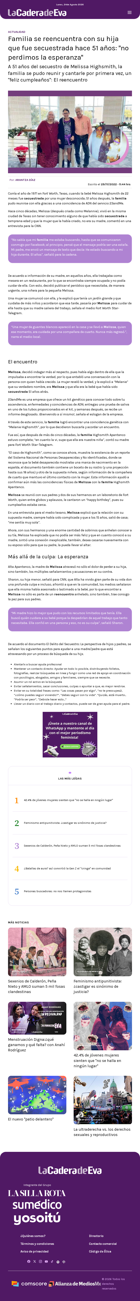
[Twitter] (34, 1261)
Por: (22, 180)
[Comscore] (29, 1283)
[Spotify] (58, 1261)
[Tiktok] (52, 1261)
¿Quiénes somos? (33, 1236)
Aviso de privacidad (34, 1251)
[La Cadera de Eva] (37, 12)
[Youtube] (46, 1261)
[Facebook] (28, 1261)
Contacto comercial (103, 1244)
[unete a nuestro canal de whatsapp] (70, 734)
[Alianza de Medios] (74, 1283)
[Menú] (129, 13)
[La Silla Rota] (37, 1193)
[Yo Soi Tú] (37, 1218)
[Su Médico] (37, 1203)
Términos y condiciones (37, 1244)
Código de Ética (100, 1251)
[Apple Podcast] (63, 1261)
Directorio (96, 1236)
